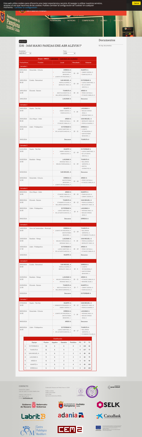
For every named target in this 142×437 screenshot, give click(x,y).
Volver (23, 41)
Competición (88, 20)
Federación (55, 20)
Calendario (54, 59)
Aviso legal (48, 394)
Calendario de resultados (69, 59)
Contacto (118, 20)
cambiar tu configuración (26, 7)
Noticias (71, 20)
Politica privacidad (50, 392)
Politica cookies (49, 391)
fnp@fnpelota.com (28, 398)
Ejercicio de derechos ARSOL (53, 396)
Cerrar (136, 3)
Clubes (104, 20)
